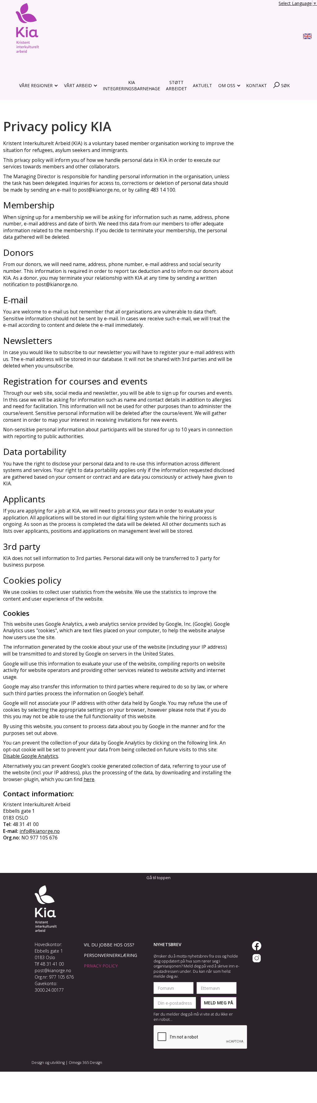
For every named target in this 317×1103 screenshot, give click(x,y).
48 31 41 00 (52, 964)
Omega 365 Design (85, 1062)
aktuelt (202, 85)
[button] (38, 86)
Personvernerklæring (110, 955)
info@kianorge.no (40, 831)
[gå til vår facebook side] (256, 945)
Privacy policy (101, 966)
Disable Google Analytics (30, 756)
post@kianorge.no (53, 970)
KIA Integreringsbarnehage (131, 85)
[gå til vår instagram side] (256, 958)
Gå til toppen (158, 877)
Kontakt (256, 85)
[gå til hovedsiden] (27, 28)
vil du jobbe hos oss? (109, 945)
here (89, 779)
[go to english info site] (307, 37)
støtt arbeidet (176, 85)
